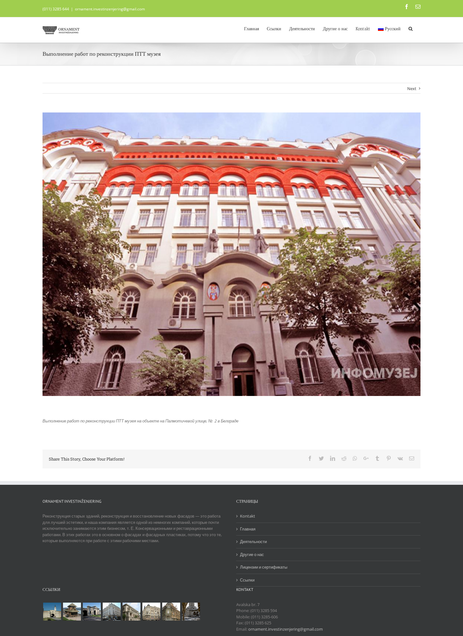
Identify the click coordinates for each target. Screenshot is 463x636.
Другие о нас (252, 554)
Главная (247, 529)
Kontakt (247, 516)
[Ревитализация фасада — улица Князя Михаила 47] (111, 612)
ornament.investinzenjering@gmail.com (110, 9)
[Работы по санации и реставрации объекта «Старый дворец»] (131, 612)
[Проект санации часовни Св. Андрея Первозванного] (190, 612)
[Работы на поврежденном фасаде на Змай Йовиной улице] (171, 612)
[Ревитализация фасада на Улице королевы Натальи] (151, 612)
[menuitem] (251, 28)
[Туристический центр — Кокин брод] (71, 612)
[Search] (411, 28)
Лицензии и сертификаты (263, 567)
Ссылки (247, 580)
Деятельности (253, 541)
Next (411, 88)
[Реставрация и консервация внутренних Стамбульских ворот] (52, 612)
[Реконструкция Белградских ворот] (91, 612)
